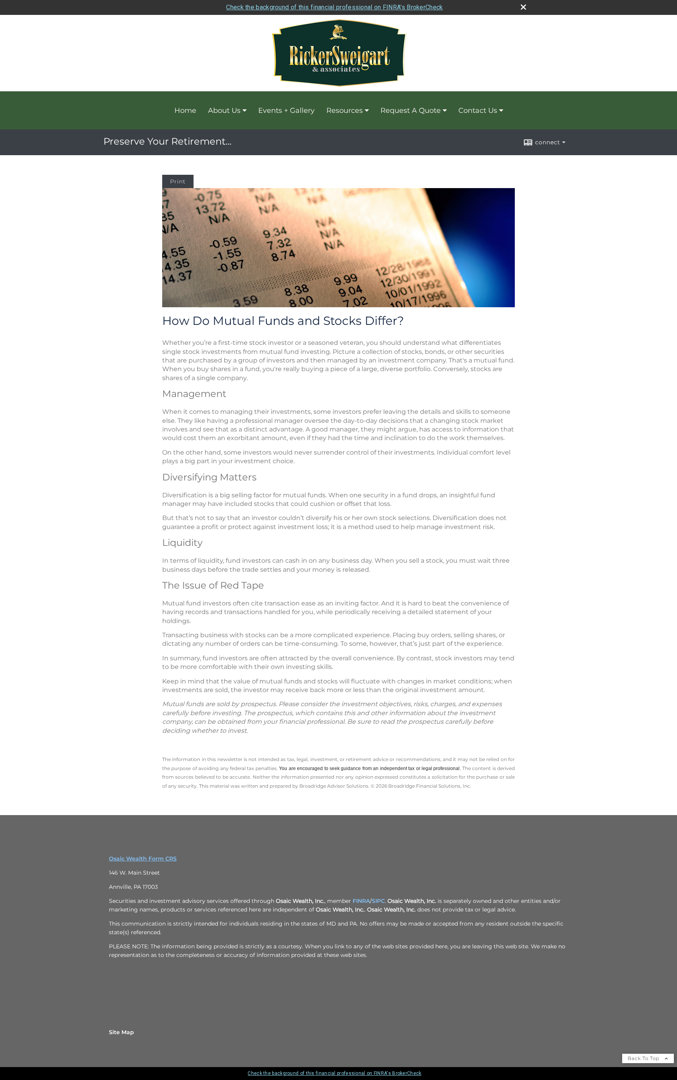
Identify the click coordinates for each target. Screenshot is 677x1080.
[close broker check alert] (523, 7)
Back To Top (644, 1058)
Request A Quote (410, 110)
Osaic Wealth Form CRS (143, 858)
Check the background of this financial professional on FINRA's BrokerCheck (334, 7)
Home (185, 110)
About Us (224, 110)
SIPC (378, 900)
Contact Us (477, 110)
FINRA (361, 900)
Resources (344, 110)
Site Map (121, 1032)
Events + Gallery (286, 110)
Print (178, 181)
